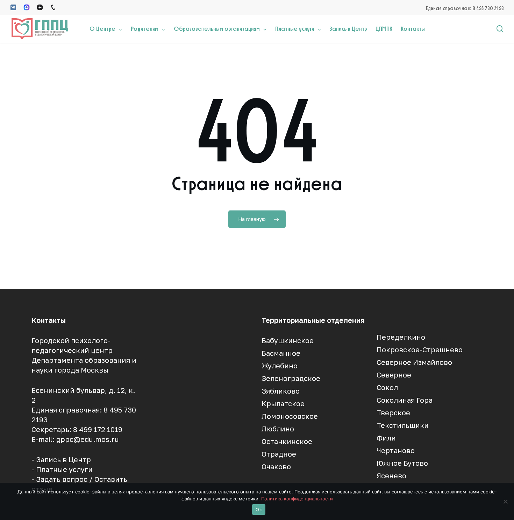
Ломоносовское (290, 416)
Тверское (393, 412)
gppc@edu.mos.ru (87, 439)
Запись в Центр (63, 459)
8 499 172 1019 (97, 429)
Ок (259, 509)
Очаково (276, 466)
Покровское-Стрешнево (420, 349)
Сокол (387, 387)
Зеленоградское (291, 378)
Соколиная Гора (405, 400)
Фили (386, 438)
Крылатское (283, 403)
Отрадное (279, 454)
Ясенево (391, 475)
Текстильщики (403, 425)
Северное (394, 374)
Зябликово (281, 391)
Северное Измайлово (414, 362)
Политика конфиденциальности (297, 498)
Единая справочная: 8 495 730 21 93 (465, 8)
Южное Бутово (402, 463)
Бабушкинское (288, 340)
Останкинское (287, 441)
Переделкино (401, 337)
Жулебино (280, 365)
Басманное (281, 353)
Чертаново (396, 450)
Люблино (278, 428)
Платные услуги (64, 469)
